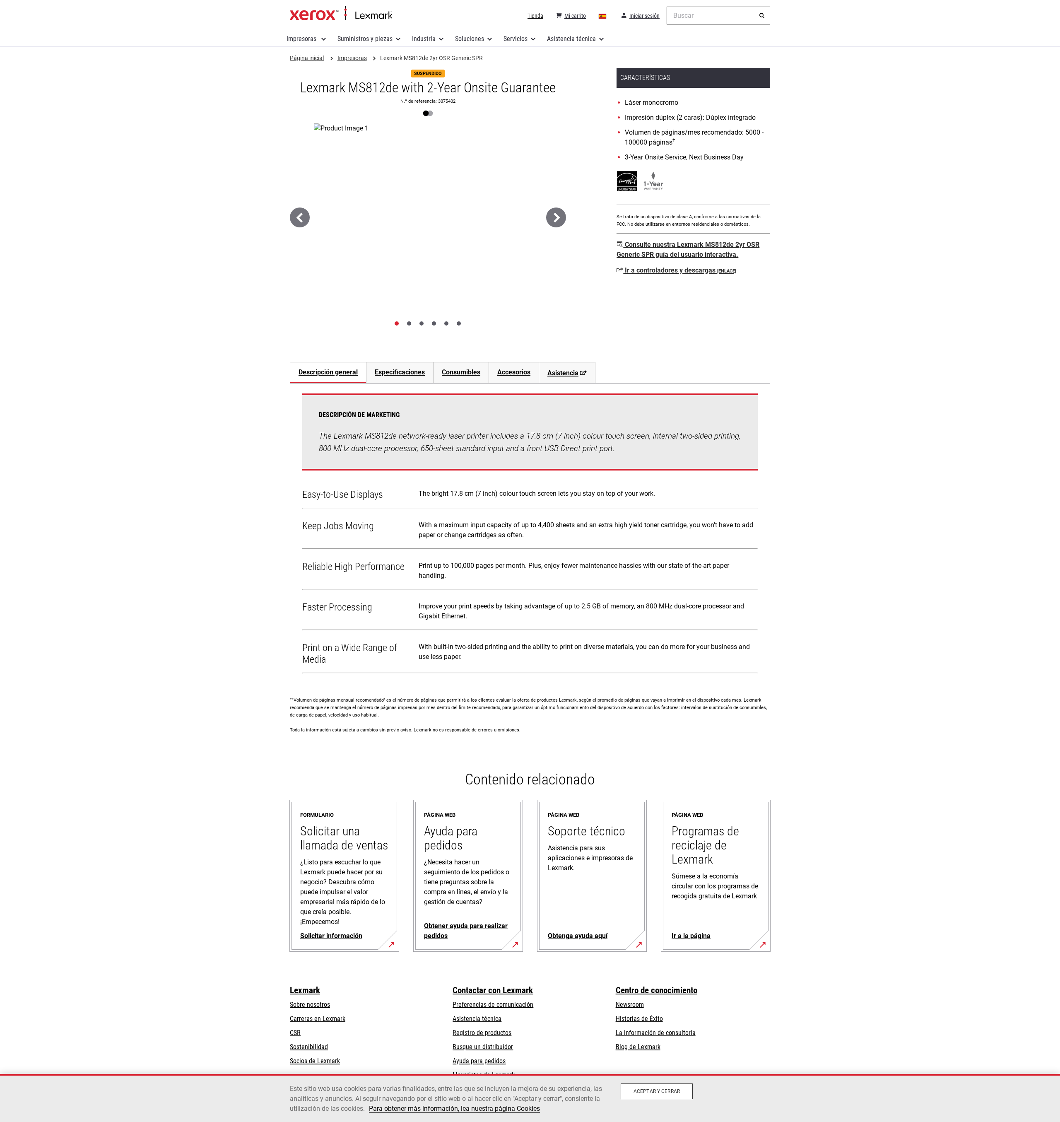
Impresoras (302, 39)
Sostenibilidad (309, 1047)
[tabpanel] (530, 535)
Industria (424, 39)
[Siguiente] (556, 217)
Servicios (516, 39)
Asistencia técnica (571, 39)
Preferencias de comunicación (493, 1005)
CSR (295, 1033)
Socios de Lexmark (315, 1061)
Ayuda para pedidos (479, 1061)
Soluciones (469, 39)
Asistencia (562, 373)
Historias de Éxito (639, 1019)
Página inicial (341, 14)
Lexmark (305, 990)
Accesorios (513, 372)
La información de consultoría (656, 1033)
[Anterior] (300, 217)
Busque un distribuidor (483, 1047)
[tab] (397, 323)
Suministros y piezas (365, 39)
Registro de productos (482, 1033)
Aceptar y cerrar (657, 1091)
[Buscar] (762, 15)
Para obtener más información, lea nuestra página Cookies (454, 1108)
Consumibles (461, 372)
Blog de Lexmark (638, 1047)
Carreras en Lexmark (317, 1019)
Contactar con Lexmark (493, 990)
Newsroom (630, 1005)
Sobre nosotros (310, 1005)
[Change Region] (603, 15)
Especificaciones (400, 372)
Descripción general (328, 372)
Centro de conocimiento (656, 990)
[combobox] (718, 15)
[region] (530, 1098)
